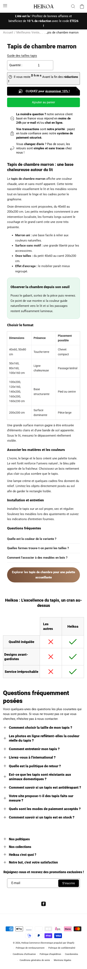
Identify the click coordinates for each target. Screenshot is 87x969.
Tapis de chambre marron (61, 32)
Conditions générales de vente (35, 960)
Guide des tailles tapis (22, 55)
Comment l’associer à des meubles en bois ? (37, 557)
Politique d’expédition (50, 954)
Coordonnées (71, 954)
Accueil (8, 32)
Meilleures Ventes (28, 32)
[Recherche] (73, 6)
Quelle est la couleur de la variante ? (31, 539)
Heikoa (24, 943)
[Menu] (5, 5)
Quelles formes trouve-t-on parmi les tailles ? (38, 548)
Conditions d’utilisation (24, 954)
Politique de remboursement (30, 948)
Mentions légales (62, 960)
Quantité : (15, 65)
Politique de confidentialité (61, 948)
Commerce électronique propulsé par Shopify (51, 943)
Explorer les (43, 574)
